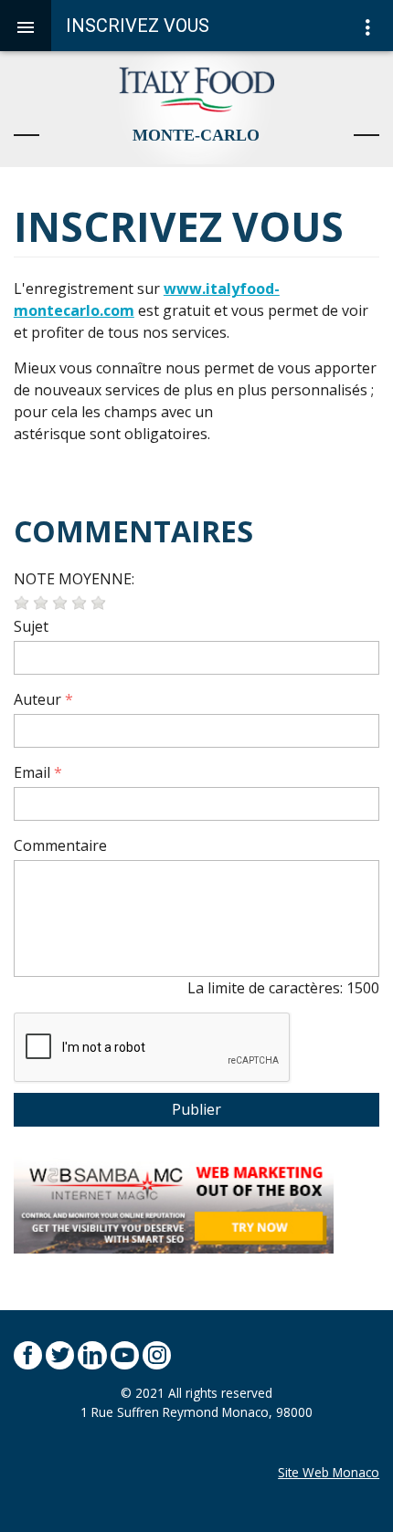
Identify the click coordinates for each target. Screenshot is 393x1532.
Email (32, 772)
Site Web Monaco (328, 1472)
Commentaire (60, 845)
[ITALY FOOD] (196, 107)
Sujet (31, 626)
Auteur (37, 699)
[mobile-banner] (174, 1202)
